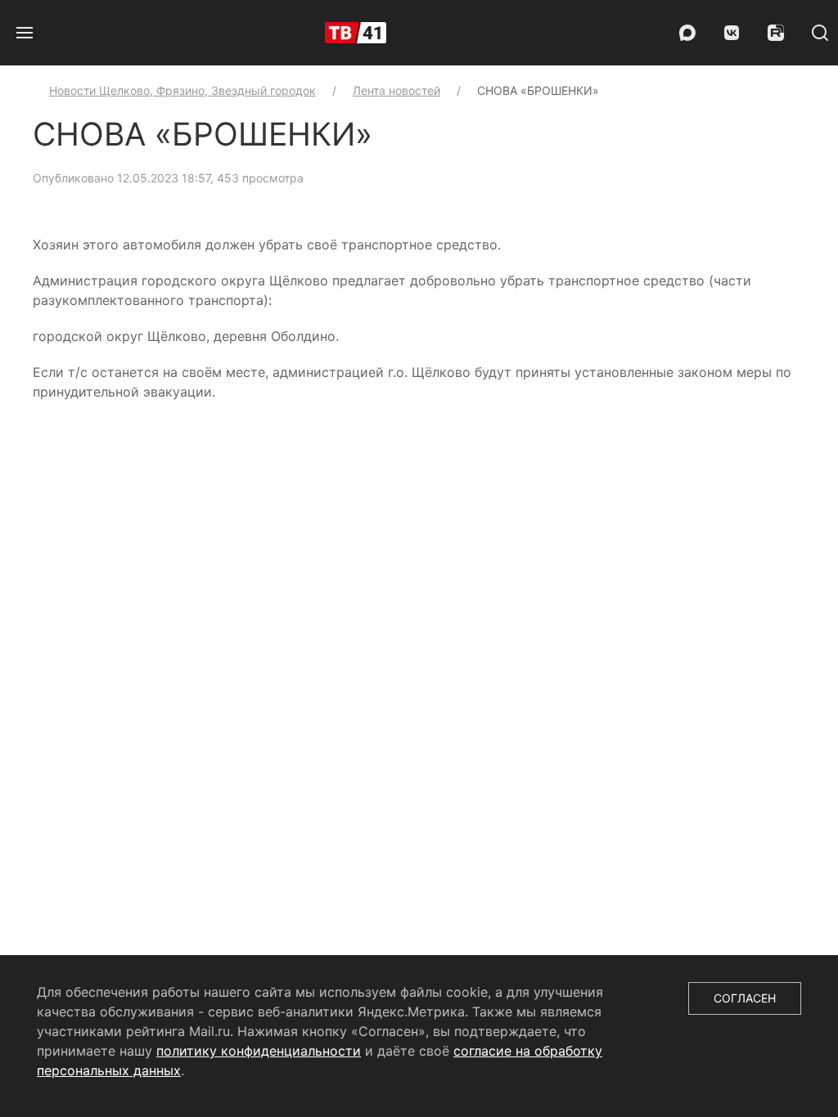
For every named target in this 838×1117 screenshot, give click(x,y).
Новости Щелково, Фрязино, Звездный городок (182, 90)
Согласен (745, 998)
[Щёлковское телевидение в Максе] (687, 32)
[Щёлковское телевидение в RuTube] (776, 32)
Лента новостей (396, 90)
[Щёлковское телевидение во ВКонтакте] (731, 32)
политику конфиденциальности (258, 1051)
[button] (24, 32)
